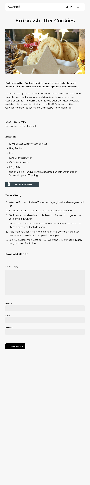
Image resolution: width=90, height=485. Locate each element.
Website (9, 327)
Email (8, 316)
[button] (78, 7)
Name (8, 304)
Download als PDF (16, 254)
